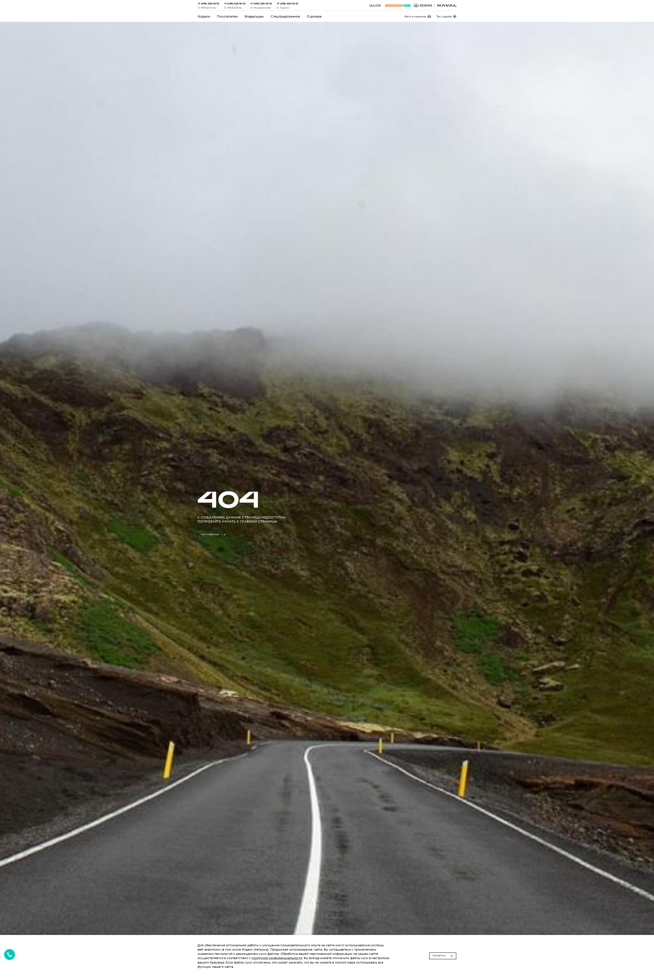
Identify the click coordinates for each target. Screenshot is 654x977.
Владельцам (254, 16)
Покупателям (227, 16)
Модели (204, 16)
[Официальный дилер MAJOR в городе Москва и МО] (434, 5)
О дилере (314, 16)
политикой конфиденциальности (276, 958)
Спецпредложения (285, 16)
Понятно (439, 956)
